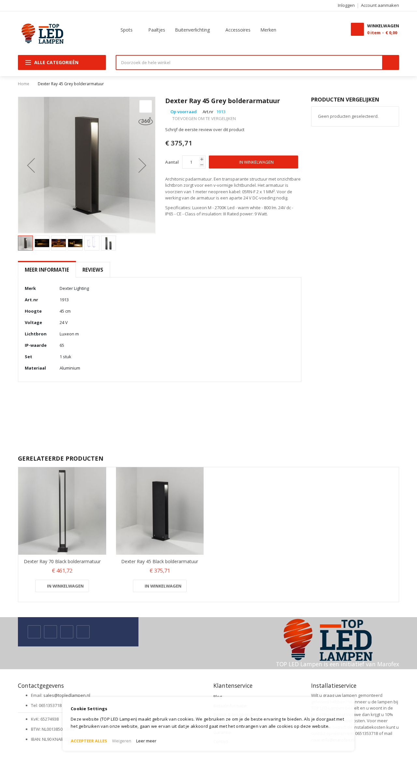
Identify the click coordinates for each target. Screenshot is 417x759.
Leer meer (146, 741)
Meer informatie (47, 269)
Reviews (92, 269)
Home (23, 84)
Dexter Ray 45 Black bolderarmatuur (159, 561)
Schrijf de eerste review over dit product (204, 129)
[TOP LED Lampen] (41, 33)
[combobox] (249, 62)
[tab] (47, 270)
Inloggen (346, 5)
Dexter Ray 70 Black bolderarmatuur (62, 561)
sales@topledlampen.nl (66, 695)
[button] (31, 165)
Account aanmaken (380, 5)
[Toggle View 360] (145, 121)
